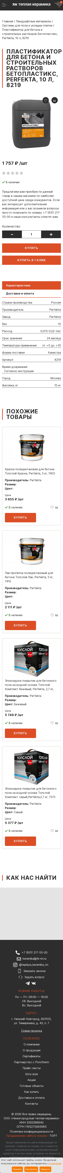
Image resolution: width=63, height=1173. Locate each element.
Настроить (31, 1169)
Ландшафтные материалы (33, 21)
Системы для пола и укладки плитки (27, 25)
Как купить (31, 1091)
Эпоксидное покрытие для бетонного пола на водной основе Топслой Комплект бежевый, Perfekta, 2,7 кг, (31, 685)
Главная (7, 21)
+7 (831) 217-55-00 (34, 952)
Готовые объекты (31, 1086)
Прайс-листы (32, 1068)
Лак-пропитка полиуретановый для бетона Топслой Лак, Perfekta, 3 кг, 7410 (29, 577)
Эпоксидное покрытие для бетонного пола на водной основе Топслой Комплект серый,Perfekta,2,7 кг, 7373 (31, 793)
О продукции (31, 1050)
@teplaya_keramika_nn (33, 964)
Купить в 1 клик (31, 260)
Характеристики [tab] (18, 285)
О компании (32, 1044)
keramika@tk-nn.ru (34, 958)
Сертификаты (31, 1056)
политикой (55, 1163)
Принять (17, 1169)
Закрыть (45, 1169)
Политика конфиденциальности (31, 1131)
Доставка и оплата (31, 1097)
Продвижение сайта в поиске (26, 1135)
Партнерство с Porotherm (31, 1062)
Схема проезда (31, 1030)
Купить (31, 248)
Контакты (31, 1103)
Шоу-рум (31, 1074)
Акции (31, 1080)
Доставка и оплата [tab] (20, 293)
